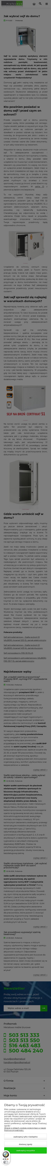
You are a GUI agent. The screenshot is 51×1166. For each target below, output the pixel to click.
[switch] (5, 1162)
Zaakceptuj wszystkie (25, 1150)
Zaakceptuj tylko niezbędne (25, 1137)
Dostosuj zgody (25, 1144)
